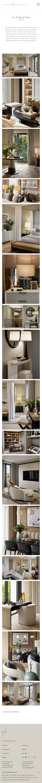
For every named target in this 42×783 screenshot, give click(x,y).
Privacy (25, 753)
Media (4, 757)
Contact (25, 745)
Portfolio (6, 749)
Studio (4, 745)
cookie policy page (23, 780)
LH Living (5, 753)
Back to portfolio (11, 712)
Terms (24, 749)
